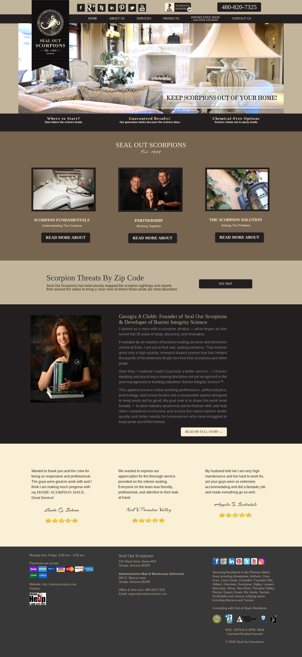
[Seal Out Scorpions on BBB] (178, 13)
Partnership (149, 220)
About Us (117, 18)
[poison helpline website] (37, 604)
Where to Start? (63, 118)
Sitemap (34, 588)
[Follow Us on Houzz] (101, 12)
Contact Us (241, 18)
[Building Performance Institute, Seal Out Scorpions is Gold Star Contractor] (218, 622)
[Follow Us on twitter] (132, 12)
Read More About (66, 237)
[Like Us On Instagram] (261, 563)
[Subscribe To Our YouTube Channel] (142, 12)
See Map (225, 283)
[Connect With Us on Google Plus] (91, 12)
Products (171, 18)
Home (92, 18)
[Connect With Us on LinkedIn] (112, 12)
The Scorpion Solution (235, 220)
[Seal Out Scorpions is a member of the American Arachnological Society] (248, 622)
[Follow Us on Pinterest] (122, 12)
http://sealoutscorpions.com (59, 584)
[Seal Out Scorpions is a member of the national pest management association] (265, 622)
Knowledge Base (205, 18)
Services (144, 18)
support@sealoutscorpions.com (147, 593)
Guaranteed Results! (150, 118)
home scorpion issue (60, 492)
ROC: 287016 (235, 630)
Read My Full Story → (203, 431)
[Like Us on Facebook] (80, 12)
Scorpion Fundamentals (62, 220)
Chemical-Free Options (236, 118)
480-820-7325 (239, 7)
